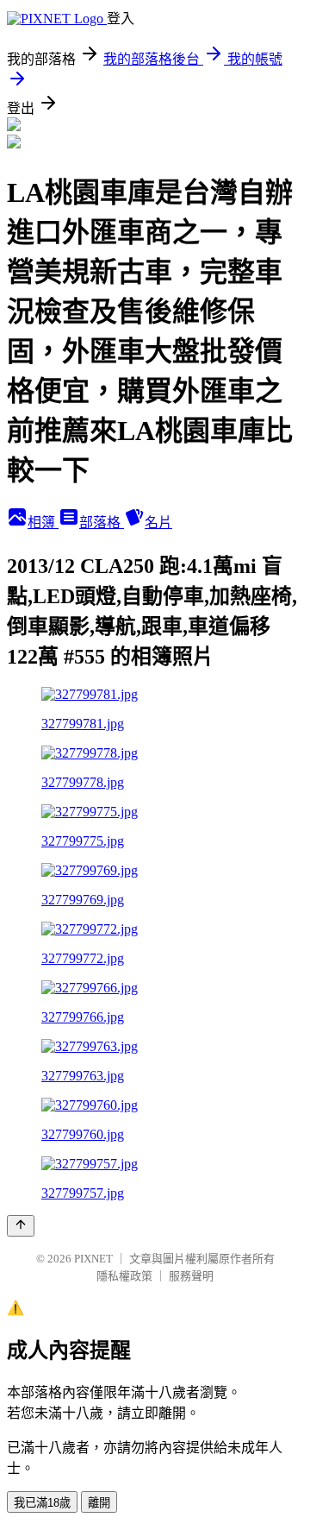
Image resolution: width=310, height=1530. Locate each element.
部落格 (101, 522)
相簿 (43, 522)
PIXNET (93, 1258)
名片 (158, 522)
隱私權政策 (124, 1275)
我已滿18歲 (42, 1502)
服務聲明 (191, 1275)
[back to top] (20, 1226)
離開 (99, 1502)
